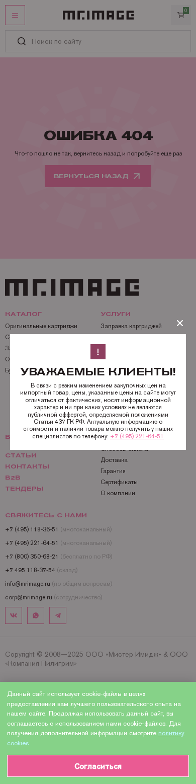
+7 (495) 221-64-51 (137, 436)
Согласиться (98, 766)
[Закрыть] (180, 323)
